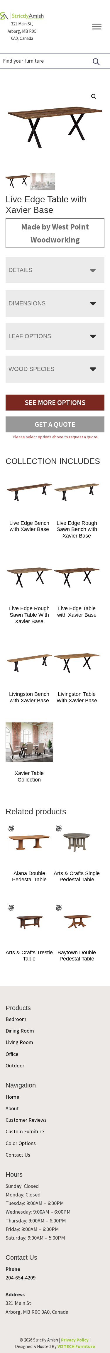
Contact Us (18, 1154)
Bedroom (16, 1019)
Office (12, 1054)
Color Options (21, 1143)
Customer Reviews (26, 1119)
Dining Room (20, 1030)
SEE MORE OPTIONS (55, 402)
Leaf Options (30, 336)
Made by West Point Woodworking (55, 233)
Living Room (19, 1042)
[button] (94, 96)
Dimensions (27, 303)
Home (12, 1096)
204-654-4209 (20, 1277)
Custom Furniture (25, 1131)
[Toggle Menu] (96, 27)
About (12, 1108)
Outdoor (15, 1065)
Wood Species (31, 369)
